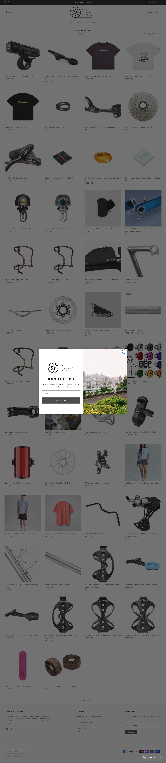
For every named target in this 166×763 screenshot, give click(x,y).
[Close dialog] (124, 352)
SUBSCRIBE (61, 400)
